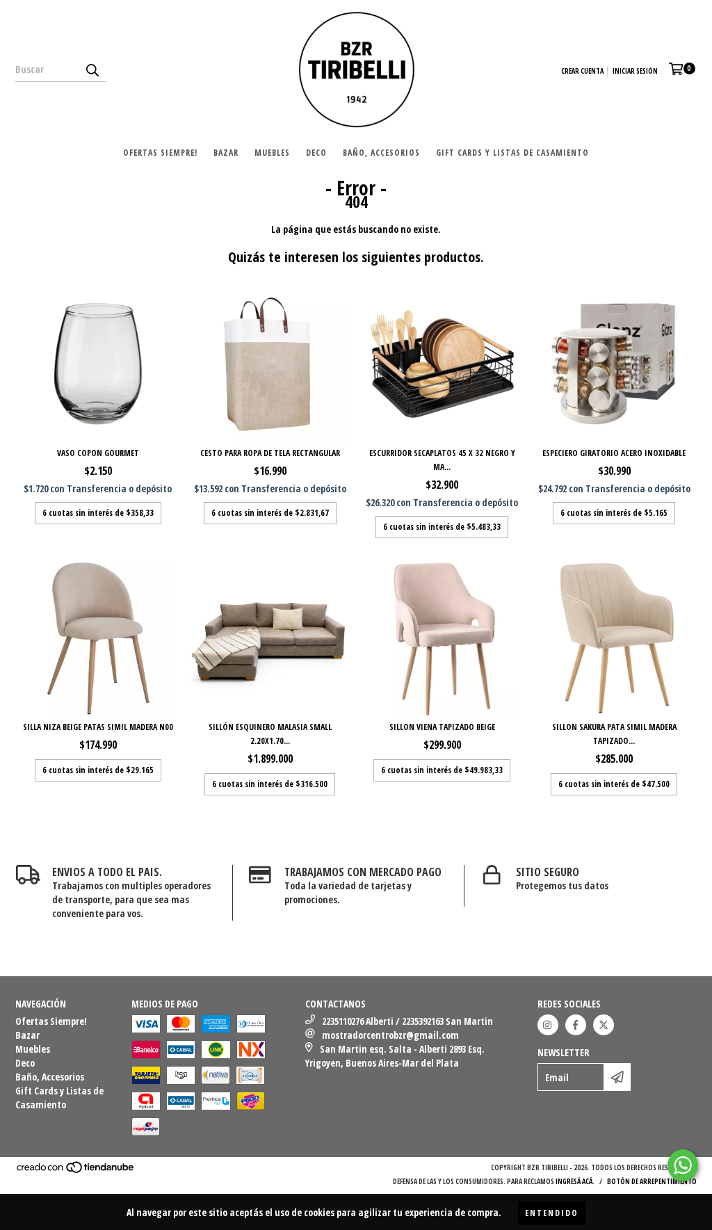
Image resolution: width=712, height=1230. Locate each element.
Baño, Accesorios (381, 153)
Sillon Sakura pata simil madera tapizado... (614, 734)
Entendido (551, 1213)
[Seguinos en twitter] (603, 1024)
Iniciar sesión (635, 71)
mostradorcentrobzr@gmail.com (390, 1035)
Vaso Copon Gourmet (98, 453)
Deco (316, 153)
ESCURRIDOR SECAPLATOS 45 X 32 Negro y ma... (442, 460)
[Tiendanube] (76, 1171)
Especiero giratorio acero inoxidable (614, 453)
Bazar (225, 153)
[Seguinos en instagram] (547, 1024)
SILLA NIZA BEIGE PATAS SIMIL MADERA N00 (98, 727)
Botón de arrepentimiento (652, 1181)
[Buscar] (92, 69)
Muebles (272, 153)
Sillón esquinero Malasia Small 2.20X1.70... (270, 734)
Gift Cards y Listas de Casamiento (512, 153)
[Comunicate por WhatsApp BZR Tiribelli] (683, 1165)
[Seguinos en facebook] (575, 1024)
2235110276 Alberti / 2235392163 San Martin (407, 1021)
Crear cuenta (582, 71)
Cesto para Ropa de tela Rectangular (270, 453)
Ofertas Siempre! (160, 153)
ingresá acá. (575, 1181)
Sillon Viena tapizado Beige (442, 727)
